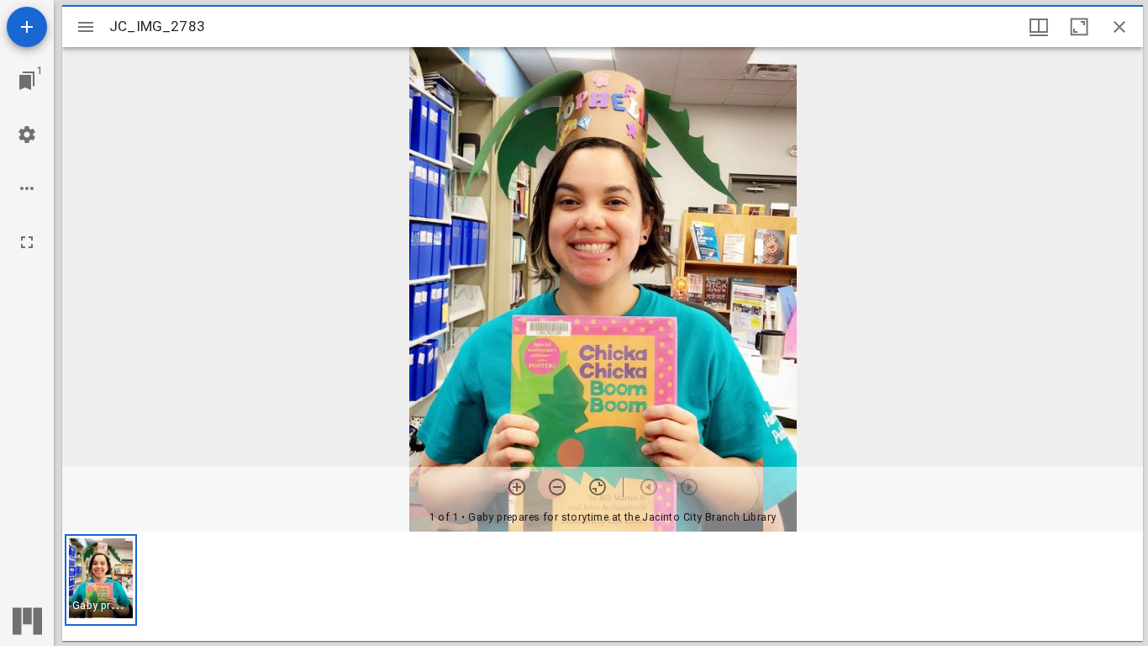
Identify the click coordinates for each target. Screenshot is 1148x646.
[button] (101, 580)
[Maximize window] (1079, 27)
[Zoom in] (517, 487)
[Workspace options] (27, 188)
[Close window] (1119, 27)
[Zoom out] (557, 487)
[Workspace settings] (27, 134)
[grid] (602, 586)
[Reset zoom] (597, 487)
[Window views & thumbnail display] (1039, 27)
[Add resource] (27, 27)
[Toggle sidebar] (86, 27)
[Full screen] (27, 242)
